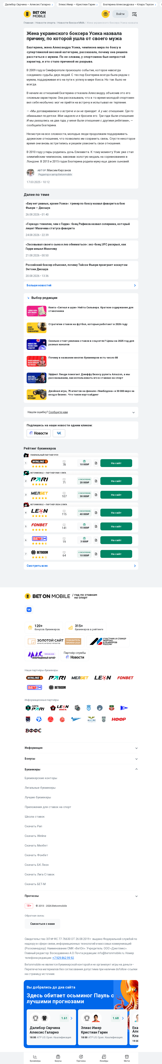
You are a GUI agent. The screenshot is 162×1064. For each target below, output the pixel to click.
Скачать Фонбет (36, 855)
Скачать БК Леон (37, 865)
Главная (28, 22)
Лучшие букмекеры (38, 797)
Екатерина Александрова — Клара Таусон (128, 4)
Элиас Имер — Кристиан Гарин (76, 4)
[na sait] (116, 463)
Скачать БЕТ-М (35, 884)
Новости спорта (45, 22)
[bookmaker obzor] (96, 463)
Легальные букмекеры (40, 787)
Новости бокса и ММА (70, 22)
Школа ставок (35, 816)
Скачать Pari (33, 826)
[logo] (35, 14)
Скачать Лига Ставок (40, 874)
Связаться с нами (42, 923)
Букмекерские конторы (41, 778)
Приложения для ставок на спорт (48, 807)
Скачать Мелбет (36, 845)
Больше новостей (39, 285)
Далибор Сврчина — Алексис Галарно (28, 4)
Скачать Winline (35, 836)
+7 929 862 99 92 (63, 957)
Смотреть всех (37, 565)
